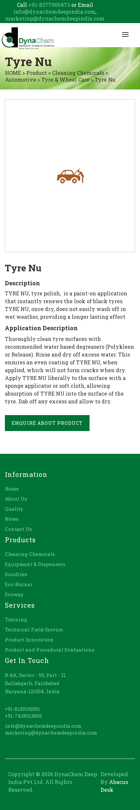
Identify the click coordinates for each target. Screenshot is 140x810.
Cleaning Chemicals (30, 554)
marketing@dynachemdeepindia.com (55, 18)
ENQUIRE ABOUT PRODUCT (47, 423)
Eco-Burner (19, 584)
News (12, 519)
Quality (14, 509)
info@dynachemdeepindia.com (54, 11)
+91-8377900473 (48, 4)
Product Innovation (29, 639)
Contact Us (18, 529)
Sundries (16, 574)
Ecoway (14, 594)
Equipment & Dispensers (35, 564)
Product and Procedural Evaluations (49, 649)
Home (12, 488)
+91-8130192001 (22, 709)
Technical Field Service (34, 629)
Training (16, 619)
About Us (16, 498)
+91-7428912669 (23, 715)
